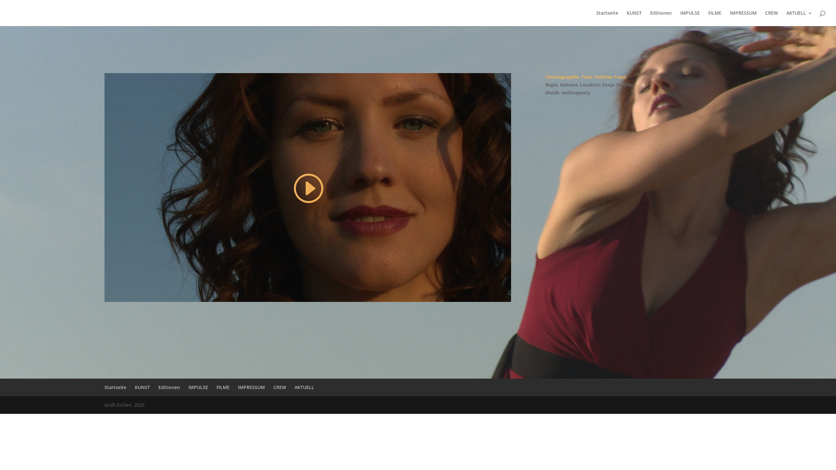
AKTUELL (796, 13)
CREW (771, 13)
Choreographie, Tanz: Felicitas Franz (585, 77)
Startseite (607, 13)
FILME (714, 13)
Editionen (661, 13)
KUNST (634, 13)
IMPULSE (690, 13)
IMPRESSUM (743, 13)
